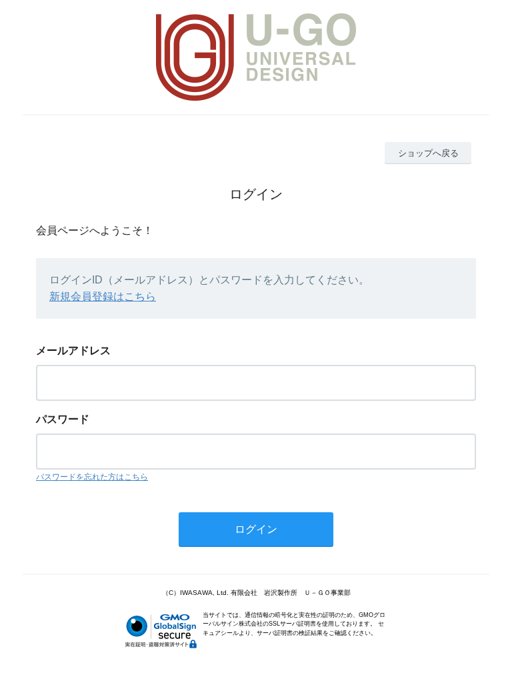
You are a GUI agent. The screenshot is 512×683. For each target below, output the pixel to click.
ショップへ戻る (428, 153)
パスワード (62, 419)
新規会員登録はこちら (102, 296)
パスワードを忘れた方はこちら (92, 477)
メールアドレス (73, 350)
